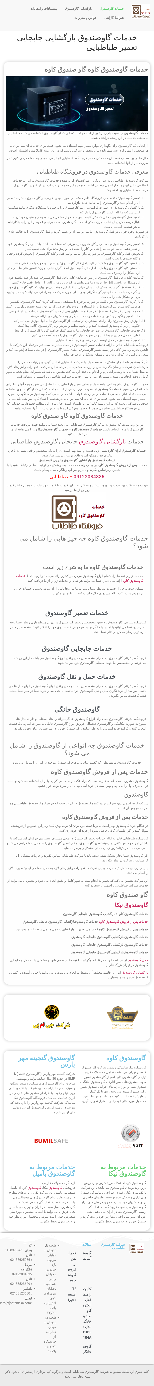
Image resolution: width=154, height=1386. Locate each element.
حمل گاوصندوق (138, 960)
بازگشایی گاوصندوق (78, 8)
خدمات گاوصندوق (112, 8)
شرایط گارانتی (114, 18)
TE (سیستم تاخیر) (70, 1294)
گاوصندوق (55, 1188)
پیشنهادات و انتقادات (43, 8)
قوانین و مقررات (85, 18)
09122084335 (89, 476)
